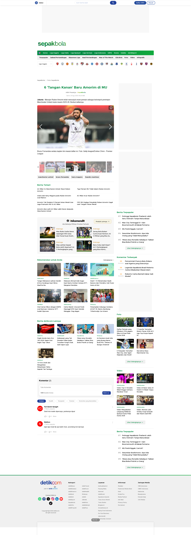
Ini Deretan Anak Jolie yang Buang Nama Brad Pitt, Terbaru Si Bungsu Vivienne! (105, 341)
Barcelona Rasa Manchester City (143, 352)
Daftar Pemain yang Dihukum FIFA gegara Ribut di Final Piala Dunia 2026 (124, 332)
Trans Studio (102, 502)
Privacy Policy (122, 502)
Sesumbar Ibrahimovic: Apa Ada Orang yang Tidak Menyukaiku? (135, 234)
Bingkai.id (101, 505)
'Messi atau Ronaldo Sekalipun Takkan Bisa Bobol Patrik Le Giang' (85, 340)
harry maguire (77, 177)
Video (132, 57)
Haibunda (141, 491)
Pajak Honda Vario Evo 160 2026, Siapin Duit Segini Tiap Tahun (45, 340)
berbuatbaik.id (102, 486)
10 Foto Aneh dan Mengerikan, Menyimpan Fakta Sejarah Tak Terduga (44, 366)
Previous (40, 127)
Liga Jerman (87, 53)
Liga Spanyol (75, 53)
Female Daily (142, 497)
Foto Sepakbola (53, 80)
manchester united (45, 177)
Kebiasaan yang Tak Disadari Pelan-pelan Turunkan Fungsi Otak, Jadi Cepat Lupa (65, 341)
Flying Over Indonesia (105, 510)
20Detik (84, 499)
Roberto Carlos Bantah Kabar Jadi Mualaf (139, 275)
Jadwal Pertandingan (58, 57)
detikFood (85, 489)
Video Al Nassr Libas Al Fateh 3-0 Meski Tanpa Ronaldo (145, 390)
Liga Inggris (54, 53)
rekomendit (101, 516)
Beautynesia (142, 494)
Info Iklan (121, 499)
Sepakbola (41, 80)
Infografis (140, 57)
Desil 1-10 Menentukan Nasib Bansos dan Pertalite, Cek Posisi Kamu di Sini (102, 283)
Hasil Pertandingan (89, 57)
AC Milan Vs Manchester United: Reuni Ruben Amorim (53, 190)
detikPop (85, 508)
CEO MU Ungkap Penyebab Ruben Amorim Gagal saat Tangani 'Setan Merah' (95, 203)
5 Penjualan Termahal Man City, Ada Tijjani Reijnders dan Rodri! (124, 353)
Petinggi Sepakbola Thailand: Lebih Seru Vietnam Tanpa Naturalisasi (136, 217)
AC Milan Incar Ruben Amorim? (88, 196)
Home (45, 53)
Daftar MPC (140, 3)
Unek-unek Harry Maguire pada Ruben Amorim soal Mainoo (54, 197)
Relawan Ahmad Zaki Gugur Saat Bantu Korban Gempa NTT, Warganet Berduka (75, 283)
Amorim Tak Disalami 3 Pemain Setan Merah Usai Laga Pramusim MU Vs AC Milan (55, 203)
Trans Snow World (104, 499)
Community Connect (104, 519)
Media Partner (122, 497)
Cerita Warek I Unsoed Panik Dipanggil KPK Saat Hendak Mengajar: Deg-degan (74, 309)
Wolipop (84, 494)
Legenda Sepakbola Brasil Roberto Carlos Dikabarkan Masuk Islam (139, 269)
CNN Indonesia (142, 486)
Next (110, 127)
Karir (119, 491)
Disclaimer (121, 505)
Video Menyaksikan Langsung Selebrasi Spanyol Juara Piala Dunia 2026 (124, 413)
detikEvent (101, 494)
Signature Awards (103, 497)
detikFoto (85, 502)
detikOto (71, 505)
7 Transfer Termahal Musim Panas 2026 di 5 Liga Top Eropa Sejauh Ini (145, 332)
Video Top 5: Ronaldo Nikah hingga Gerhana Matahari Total (125, 390)
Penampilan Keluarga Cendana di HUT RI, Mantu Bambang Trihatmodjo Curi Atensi (101, 309)
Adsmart (100, 491)
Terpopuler (43, 57)
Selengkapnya (108, 260)
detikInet (71, 494)
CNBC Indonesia (143, 489)
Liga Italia (65, 53)
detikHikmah (86, 505)
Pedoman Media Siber (125, 489)
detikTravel (85, 486)
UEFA (110, 53)
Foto (126, 57)
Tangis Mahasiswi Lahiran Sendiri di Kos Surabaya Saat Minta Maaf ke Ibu (49, 283)
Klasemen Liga (74, 57)
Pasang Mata (102, 489)
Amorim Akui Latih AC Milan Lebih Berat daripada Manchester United (55, 210)
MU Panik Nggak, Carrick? (132, 229)
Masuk (151, 3)
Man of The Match (106, 57)
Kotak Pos (121, 494)
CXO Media (141, 499)
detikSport (132, 53)
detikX (84, 497)
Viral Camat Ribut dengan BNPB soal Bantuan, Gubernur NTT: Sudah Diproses (49, 309)
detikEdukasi (72, 489)
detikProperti (72, 508)
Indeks (123, 53)
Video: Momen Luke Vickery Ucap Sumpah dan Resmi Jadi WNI (145, 411)
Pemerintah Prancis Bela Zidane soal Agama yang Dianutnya (138, 262)
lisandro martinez (92, 177)
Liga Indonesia (100, 53)
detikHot (71, 497)
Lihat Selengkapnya (134, 248)
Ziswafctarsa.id (103, 508)
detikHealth (85, 491)
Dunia (116, 53)
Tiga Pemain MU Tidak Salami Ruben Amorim (93, 189)
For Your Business (103, 513)
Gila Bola (118, 57)
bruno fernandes (62, 177)
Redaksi (120, 486)
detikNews (71, 486)
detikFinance (72, 491)
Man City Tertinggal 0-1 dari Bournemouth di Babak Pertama (135, 224)
